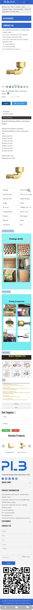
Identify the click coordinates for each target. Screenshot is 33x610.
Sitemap (28, 603)
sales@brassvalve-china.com (13, 49)
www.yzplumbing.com (7, 515)
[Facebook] (3, 478)
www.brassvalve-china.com (8, 518)
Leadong (23, 603)
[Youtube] (13, 478)
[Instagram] (16, 478)
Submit (6, 430)
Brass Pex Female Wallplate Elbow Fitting (22, 452)
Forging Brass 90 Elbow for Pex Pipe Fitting (11, 452)
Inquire (6, 103)
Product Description (8, 117)
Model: (4, 111)
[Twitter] (9, 478)
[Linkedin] (6, 478)
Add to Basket (21, 103)
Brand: (4, 114)
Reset (15, 430)
